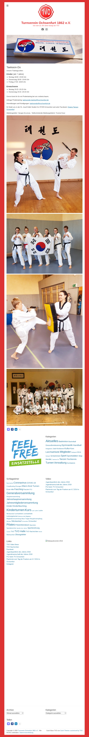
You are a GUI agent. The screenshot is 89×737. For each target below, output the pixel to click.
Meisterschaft (21, 516)
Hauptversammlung (13, 496)
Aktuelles (52, 441)
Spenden (33, 525)
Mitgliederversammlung (14, 518)
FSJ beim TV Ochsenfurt (54, 487)
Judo (54, 448)
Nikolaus (9, 521)
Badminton (63, 441)
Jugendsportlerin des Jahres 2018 (58, 482)
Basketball (72, 441)
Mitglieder (65, 451)
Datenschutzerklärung (26, 732)
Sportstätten (72, 456)
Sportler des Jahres (22, 528)
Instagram (10, 564)
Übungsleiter (20, 534)
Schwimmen (55, 456)
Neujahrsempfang (36, 518)
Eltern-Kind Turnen (30, 486)
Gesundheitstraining (53, 445)
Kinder (9, 506)
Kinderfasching (20, 506)
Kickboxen (60, 448)
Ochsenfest (25, 521)
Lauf (33, 510)
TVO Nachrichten (32, 531)
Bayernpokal (10, 483)
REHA (79, 452)
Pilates (11, 524)
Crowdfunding (11, 486)
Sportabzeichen (11, 528)
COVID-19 (31, 483)
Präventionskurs (22, 525)
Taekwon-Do (55, 459)
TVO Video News (13, 544)
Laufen (36, 510)
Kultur (67, 448)
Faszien (26, 489)
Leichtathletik (52, 452)
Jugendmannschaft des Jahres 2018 (58, 484)
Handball (77, 445)
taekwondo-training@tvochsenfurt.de (36, 100)
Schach (48, 456)
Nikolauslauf (16, 521)
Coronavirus (20, 482)
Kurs (72, 449)
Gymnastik (67, 445)
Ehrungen (18, 486)
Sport (63, 455)
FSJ (31, 489)
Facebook (10, 549)
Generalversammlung (21, 493)
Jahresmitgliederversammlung (22, 502)
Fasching (18, 489)
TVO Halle (20, 531)
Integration (49, 448)
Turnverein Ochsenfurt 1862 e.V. (46, 23)
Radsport (74, 452)
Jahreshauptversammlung (19, 499)
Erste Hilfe (10, 489)
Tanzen (62, 459)
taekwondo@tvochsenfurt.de (40, 103)
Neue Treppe (25, 518)
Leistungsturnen (12, 516)
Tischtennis (72, 459)
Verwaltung (60, 462)
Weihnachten (11, 535)
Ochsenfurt (32, 521)
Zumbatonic (71, 463)
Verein (40, 531)
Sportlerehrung (34, 528)
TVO (12, 531)
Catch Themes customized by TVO (71, 730)
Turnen (50, 462)
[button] (8, 429)
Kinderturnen (15, 510)
